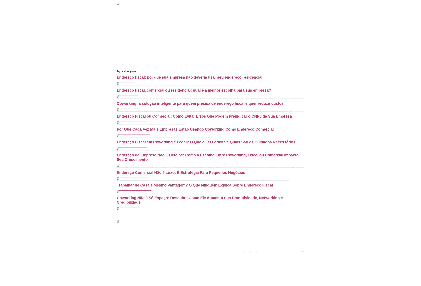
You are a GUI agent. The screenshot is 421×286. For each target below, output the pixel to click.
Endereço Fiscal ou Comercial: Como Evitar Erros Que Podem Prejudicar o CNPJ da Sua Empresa (204, 116)
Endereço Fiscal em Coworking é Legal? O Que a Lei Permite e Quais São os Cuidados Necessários (206, 142)
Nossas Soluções (250, 251)
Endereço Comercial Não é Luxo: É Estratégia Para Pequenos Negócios (181, 172)
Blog (256, 251)
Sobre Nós (243, 251)
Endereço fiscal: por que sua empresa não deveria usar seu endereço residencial (189, 77)
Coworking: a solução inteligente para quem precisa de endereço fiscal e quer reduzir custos (200, 103)
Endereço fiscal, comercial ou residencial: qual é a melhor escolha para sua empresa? (194, 90)
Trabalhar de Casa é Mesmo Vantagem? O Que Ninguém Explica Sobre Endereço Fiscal (195, 185)
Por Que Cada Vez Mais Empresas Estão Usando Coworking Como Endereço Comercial (195, 129)
